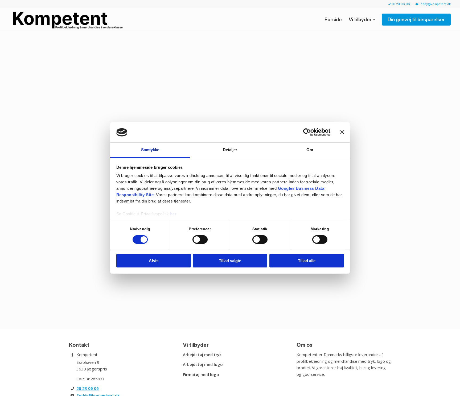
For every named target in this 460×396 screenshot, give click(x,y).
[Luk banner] (342, 132)
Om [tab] (309, 150)
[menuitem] (399, 4)
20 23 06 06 (400, 4)
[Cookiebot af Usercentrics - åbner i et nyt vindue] (307, 132)
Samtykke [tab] (150, 150)
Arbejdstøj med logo (203, 364)
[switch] (200, 239)
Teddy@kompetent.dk (434, 4)
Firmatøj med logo (201, 374)
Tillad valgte (230, 261)
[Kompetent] (68, 20)
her (173, 214)
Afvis (153, 261)
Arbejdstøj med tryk (202, 354)
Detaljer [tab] (230, 150)
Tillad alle (306, 261)
